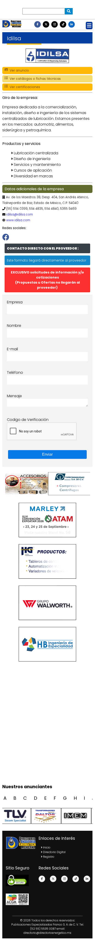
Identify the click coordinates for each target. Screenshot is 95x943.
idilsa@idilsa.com (19, 214)
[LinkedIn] (71, 24)
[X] (46, 24)
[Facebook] (37, 24)
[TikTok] (63, 24)
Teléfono (15, 372)
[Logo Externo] (26, 484)
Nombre (14, 325)
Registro (48, 857)
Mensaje (14, 396)
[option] (26, 484)
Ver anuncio (18, 70)
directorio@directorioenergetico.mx (47, 933)
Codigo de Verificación (28, 419)
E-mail (12, 349)
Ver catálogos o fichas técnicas (34, 78)
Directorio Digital (54, 852)
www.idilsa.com (18, 220)
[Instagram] (54, 24)
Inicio (46, 847)
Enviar (47, 454)
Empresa (15, 302)
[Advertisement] (47, 731)
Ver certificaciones (24, 87)
